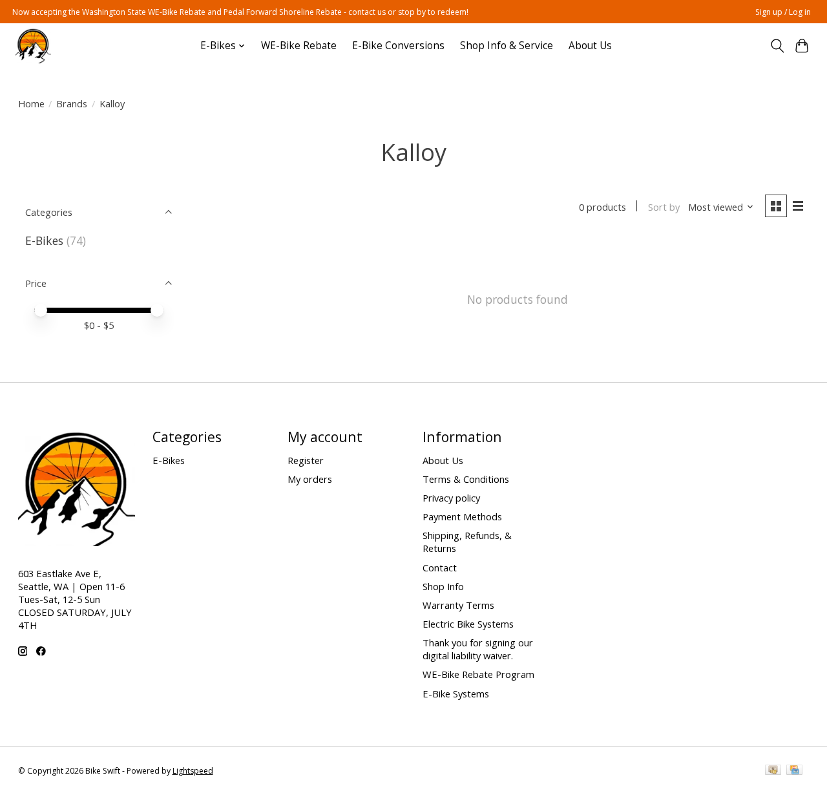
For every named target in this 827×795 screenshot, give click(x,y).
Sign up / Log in (783, 11)
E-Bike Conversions (398, 45)
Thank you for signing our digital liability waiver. (478, 649)
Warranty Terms (458, 605)
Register (306, 460)
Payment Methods (462, 516)
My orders (310, 478)
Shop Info (443, 586)
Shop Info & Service (506, 45)
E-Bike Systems (456, 693)
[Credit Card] (794, 771)
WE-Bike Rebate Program (478, 674)
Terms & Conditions (466, 478)
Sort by (664, 206)
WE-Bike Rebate (299, 45)
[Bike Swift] (33, 45)
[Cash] (773, 771)
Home (31, 103)
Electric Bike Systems (468, 623)
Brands (71, 103)
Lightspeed (193, 770)
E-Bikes (44, 240)
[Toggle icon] (777, 46)
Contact (440, 567)
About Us (590, 45)
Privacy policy (451, 497)
